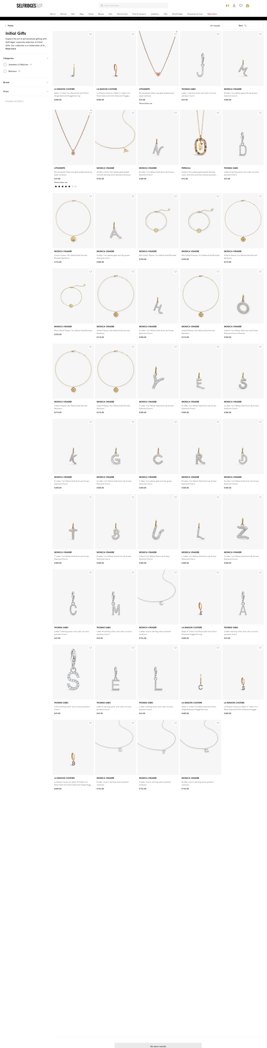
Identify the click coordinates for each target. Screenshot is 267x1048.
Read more (11, 48)
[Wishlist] (241, 5)
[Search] (102, 5)
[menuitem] (53, 14)
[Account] (234, 5)
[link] (73, 94)
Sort (241, 25)
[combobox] (135, 5)
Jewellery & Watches (20, 64)
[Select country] (227, 5)
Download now (149, 18)
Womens (14, 71)
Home (10, 25)
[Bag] (247, 5)
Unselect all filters (15, 101)
